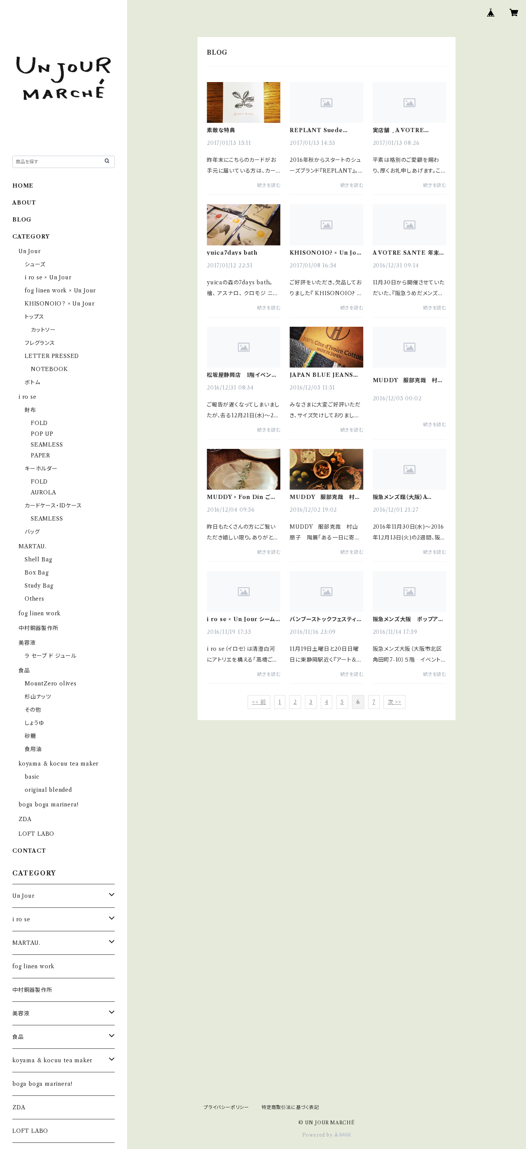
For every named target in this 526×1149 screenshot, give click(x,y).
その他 (33, 709)
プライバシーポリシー (226, 1107)
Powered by (318, 1135)
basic (32, 776)
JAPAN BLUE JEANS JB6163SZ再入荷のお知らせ (324, 375)
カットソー (43, 329)
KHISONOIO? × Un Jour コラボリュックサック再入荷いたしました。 (326, 252)
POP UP (42, 433)
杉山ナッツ (38, 696)
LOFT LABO (36, 833)
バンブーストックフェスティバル (326, 619)
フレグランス (40, 342)
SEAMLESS (47, 444)
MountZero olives (51, 683)
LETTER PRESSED (52, 356)
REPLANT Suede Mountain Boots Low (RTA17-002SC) (323, 130)
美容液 (26, 642)
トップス (34, 316)
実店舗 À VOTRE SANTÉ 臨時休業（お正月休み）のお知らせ (409, 130)
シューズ (35, 264)
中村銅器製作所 (38, 628)
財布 (30, 410)
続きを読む (268, 185)
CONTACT (29, 850)
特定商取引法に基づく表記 (290, 1107)
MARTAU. (32, 546)
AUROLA (43, 492)
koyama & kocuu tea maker (58, 763)
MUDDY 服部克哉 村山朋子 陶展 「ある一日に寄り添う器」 (325, 497)
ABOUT (24, 202)
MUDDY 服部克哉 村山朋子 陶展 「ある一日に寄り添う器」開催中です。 (408, 380)
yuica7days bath (232, 252)
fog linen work (39, 613)
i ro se (27, 396)
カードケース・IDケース (53, 505)
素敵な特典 (221, 130)
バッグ (32, 531)
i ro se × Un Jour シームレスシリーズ (241, 619)
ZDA (24, 819)
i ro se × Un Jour (48, 277)
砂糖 (30, 735)
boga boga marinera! (48, 804)
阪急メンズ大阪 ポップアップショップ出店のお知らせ (408, 619)
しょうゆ (34, 722)
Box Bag (37, 572)
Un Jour (29, 251)
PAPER (40, 455)
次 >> (394, 702)
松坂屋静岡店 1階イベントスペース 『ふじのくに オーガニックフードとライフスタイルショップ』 (243, 375)
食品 (24, 670)
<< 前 (259, 702)
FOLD (39, 423)
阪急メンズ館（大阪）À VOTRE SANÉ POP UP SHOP (408, 497)
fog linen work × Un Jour (60, 290)
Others (34, 598)
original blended (48, 789)
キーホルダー (41, 468)
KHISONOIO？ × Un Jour (60, 303)
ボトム (32, 382)
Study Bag (39, 585)
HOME (23, 185)
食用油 (33, 749)
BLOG (22, 219)
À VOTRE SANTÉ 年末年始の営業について (409, 252)
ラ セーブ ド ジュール (51, 655)
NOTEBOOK (49, 369)
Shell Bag (38, 559)
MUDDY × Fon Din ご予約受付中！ (241, 497)
